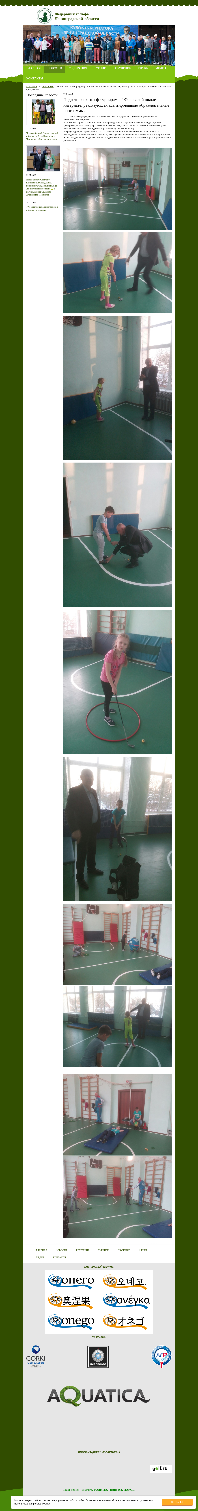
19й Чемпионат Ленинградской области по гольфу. (42, 208)
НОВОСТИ (48, 86)
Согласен (177, 1502)
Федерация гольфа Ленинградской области (77, 16)
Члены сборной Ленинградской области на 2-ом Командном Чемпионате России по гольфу (42, 136)
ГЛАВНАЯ (31, 86)
